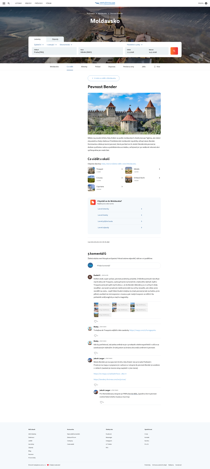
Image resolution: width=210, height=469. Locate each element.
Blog (29, 451)
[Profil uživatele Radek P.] (90, 277)
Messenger (109, 437)
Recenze (30, 454)
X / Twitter (109, 444)
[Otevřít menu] (4, 3)
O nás (146, 434)
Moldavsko (54, 66)
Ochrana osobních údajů (159, 465)
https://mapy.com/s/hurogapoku (143, 330)
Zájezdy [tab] (55, 39)
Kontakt (147, 437)
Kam (82, 50)
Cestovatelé (70, 444)
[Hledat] (9, 3)
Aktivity (84, 66)
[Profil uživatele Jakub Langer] (90, 360)
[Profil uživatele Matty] (90, 328)
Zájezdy (30, 448)
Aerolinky (31, 444)
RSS (107, 448)
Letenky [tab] (37, 39)
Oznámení (178, 465)
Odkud (36, 50)
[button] (39, 44)
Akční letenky (32, 434)
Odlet (129, 50)
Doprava (111, 66)
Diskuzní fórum (71, 437)
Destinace (31, 437)
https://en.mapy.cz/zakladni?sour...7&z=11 (110, 373)
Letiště (30, 441)
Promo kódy (32, 458)
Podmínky (147, 465)
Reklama (171, 465)
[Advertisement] (65, 92)
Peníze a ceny (128, 66)
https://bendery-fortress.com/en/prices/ (110, 379)
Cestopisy (70, 441)
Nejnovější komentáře (73, 434)
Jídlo (144, 66)
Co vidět (70, 66)
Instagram (109, 441)
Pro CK (147, 444)
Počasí (97, 66)
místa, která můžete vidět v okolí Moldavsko (118, 164)
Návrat (151, 50)
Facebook (109, 434)
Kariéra (147, 441)
